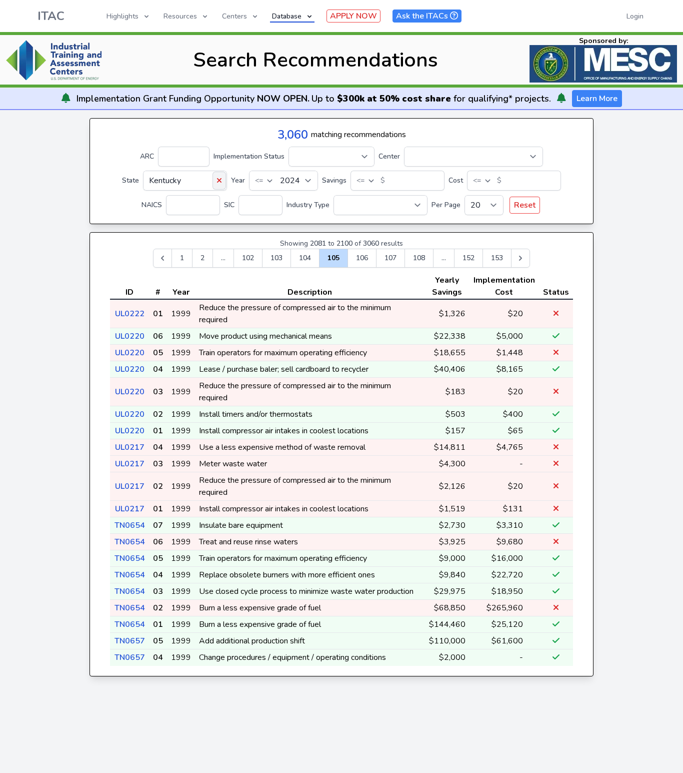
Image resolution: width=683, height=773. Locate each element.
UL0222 (129, 313)
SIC (229, 205)
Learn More (597, 98)
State (130, 180)
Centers (234, 16)
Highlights (122, 16)
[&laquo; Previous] (162, 258)
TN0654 (129, 525)
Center (389, 156)
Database (287, 16)
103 (276, 258)
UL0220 (129, 336)
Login (635, 16)
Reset (525, 205)
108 (419, 258)
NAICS (152, 205)
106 (362, 258)
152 (468, 258)
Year (238, 180)
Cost (455, 180)
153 (497, 258)
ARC (147, 156)
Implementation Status (249, 156)
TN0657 (129, 640)
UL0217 (129, 447)
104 (305, 258)
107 (390, 258)
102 (248, 258)
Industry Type (308, 205)
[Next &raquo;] (520, 258)
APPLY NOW (353, 16)
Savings (334, 180)
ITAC (51, 16)
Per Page (446, 205)
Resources (180, 16)
